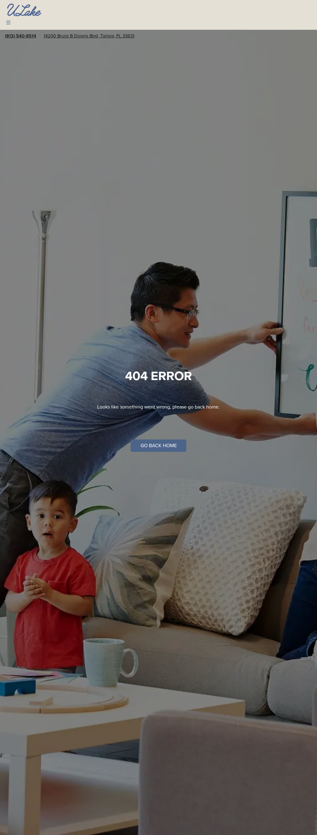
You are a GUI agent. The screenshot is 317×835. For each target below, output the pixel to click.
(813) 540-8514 (20, 36)
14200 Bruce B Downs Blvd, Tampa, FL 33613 (89, 36)
